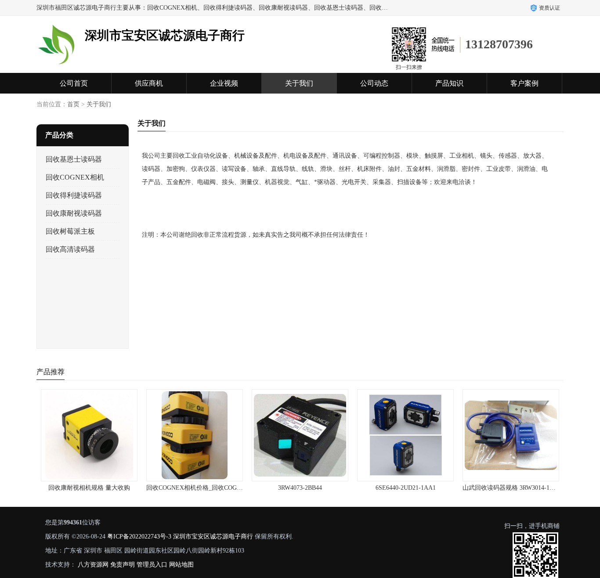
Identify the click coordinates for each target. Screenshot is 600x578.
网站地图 (181, 564)
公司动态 (374, 83)
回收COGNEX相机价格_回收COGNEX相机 (204, 487)
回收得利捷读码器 (74, 195)
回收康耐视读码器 (74, 213)
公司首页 (74, 83)
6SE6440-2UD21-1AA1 (406, 487)
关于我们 (299, 83)
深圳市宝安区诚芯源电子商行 (213, 536)
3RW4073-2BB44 (300, 487)
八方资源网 (93, 564)
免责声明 (122, 564)
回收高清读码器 (70, 249)
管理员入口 (152, 564)
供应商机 (149, 83)
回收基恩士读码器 (74, 159)
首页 (73, 104)
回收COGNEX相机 (75, 177)
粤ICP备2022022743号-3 (139, 536)
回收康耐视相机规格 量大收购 (89, 487)
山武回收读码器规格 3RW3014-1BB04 (513, 487)
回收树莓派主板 (70, 231)
